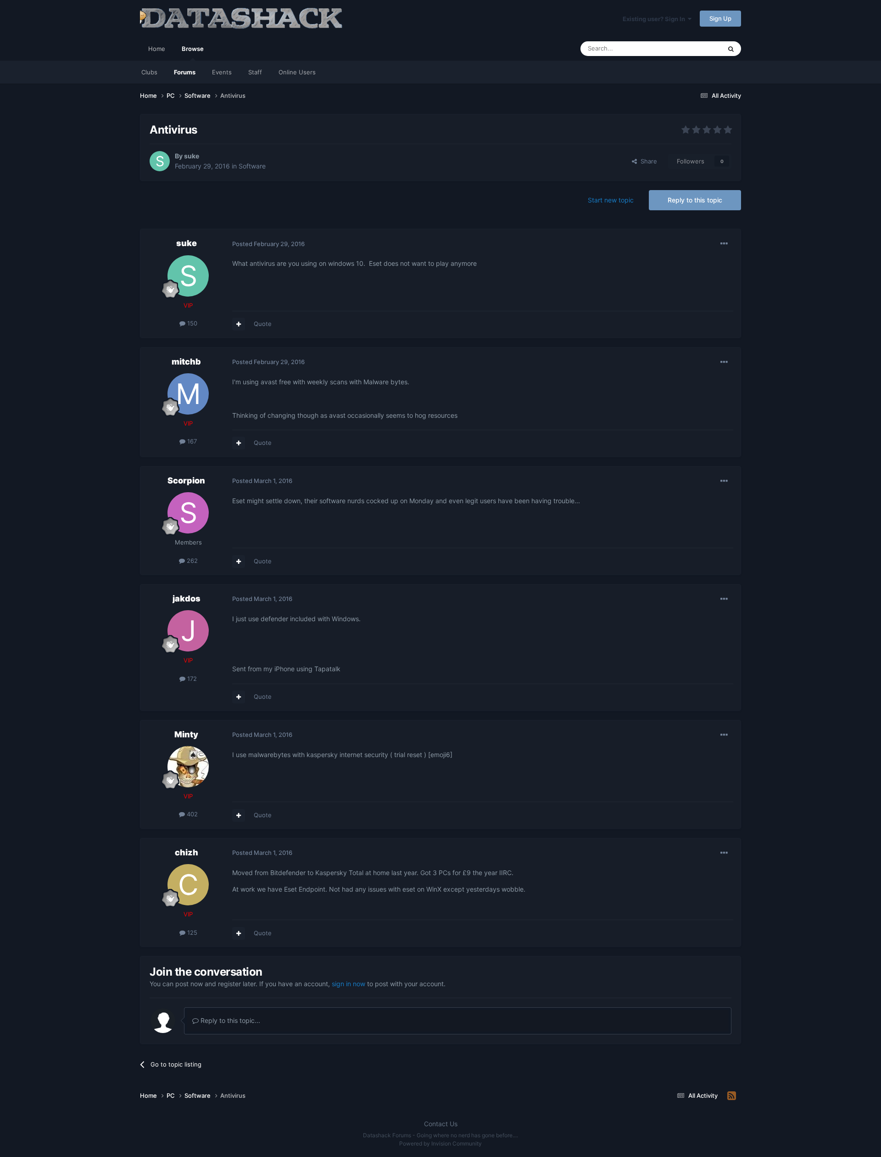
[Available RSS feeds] (731, 1096)
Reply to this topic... (229, 1020)
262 (191, 560)
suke (191, 156)
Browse (193, 48)
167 (191, 441)
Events (222, 72)
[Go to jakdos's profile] (188, 631)
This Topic (695, 48)
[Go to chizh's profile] (188, 884)
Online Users (297, 72)
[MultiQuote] (238, 324)
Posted (268, 243)
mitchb (186, 361)
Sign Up (720, 18)
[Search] (731, 48)
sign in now (348, 984)
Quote (263, 323)
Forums (184, 72)
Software (252, 166)
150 (191, 323)
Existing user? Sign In (655, 18)
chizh (186, 852)
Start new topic (611, 200)
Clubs (149, 72)
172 (191, 678)
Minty (186, 734)
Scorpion (186, 480)
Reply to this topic (695, 200)
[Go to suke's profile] (160, 161)
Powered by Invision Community (440, 1143)
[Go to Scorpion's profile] (188, 513)
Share (647, 161)
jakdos (187, 598)
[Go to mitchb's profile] (188, 394)
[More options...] (724, 243)
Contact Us (440, 1124)
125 (191, 932)
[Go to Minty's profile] (188, 766)
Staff (255, 72)
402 (191, 814)
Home (156, 48)
